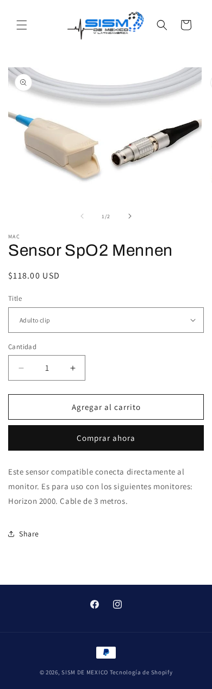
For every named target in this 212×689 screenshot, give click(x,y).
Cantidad (22, 346)
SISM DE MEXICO (84, 672)
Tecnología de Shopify (141, 672)
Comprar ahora (106, 438)
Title (15, 298)
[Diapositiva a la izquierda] (82, 216)
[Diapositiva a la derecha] (130, 216)
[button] (22, 25)
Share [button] (29, 534)
